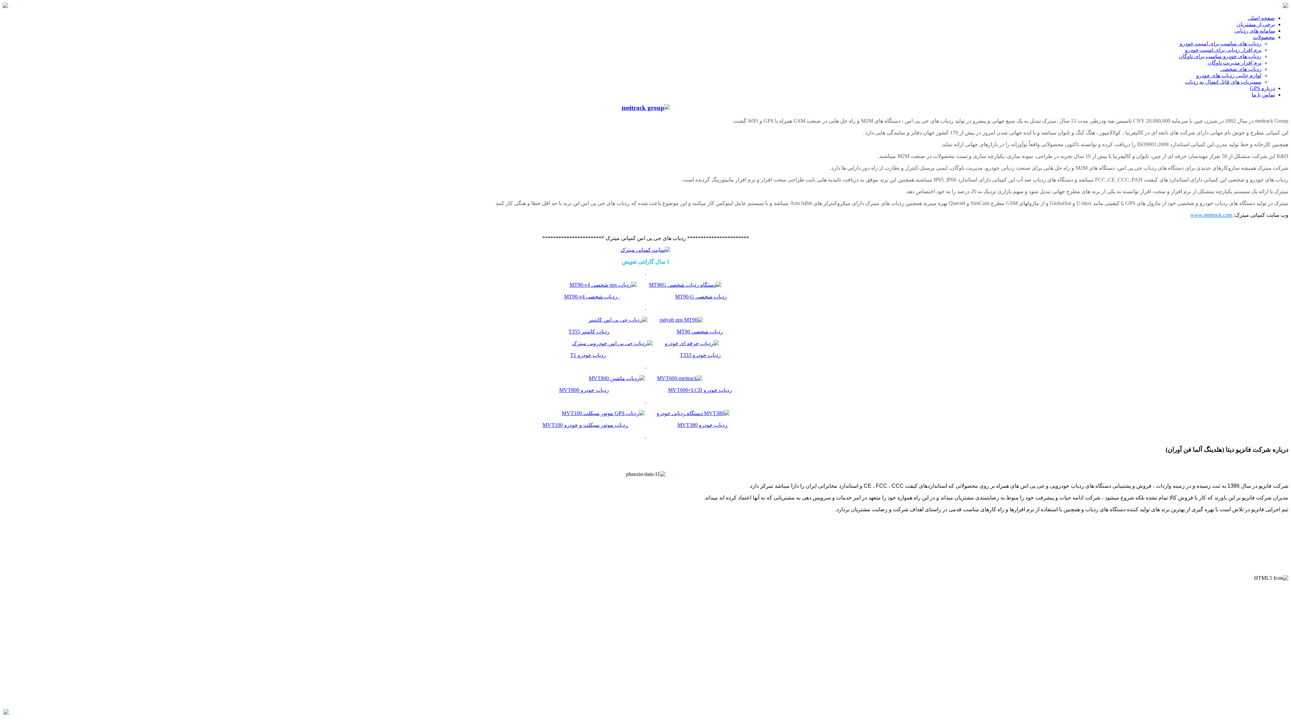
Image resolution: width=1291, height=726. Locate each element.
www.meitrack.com (1212, 215)
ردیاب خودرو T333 (700, 355)
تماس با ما (1263, 94)
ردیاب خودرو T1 (588, 355)
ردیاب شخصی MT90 (700, 331)
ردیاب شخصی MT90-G (701, 296)
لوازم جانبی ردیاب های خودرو (1228, 75)
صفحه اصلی (1261, 18)
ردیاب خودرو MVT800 (584, 390)
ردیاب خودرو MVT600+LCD (700, 390)
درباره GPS (1262, 88)
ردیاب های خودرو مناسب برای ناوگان (1220, 56)
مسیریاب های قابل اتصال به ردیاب (1223, 82)
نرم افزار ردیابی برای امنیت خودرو (1223, 50)
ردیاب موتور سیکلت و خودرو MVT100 (586, 425)
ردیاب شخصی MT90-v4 (592, 296)
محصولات (1264, 37)
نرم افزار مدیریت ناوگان (1234, 63)
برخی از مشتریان (1256, 24)
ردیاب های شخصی (1240, 69)
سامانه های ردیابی (1255, 31)
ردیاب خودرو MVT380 (703, 425)
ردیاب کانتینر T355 (589, 331)
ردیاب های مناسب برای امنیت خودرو (1220, 43)
